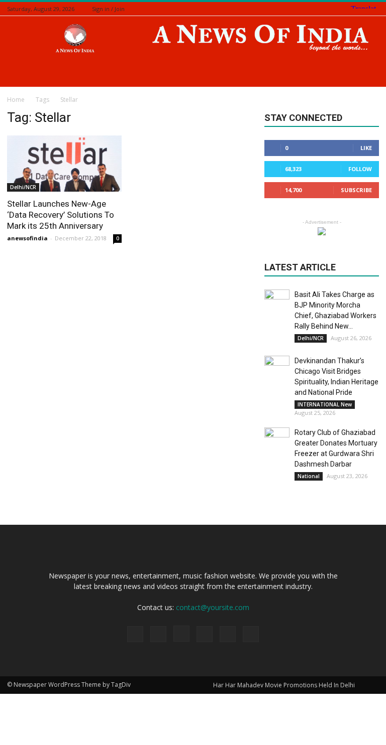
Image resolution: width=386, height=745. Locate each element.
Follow (360, 169)
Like (366, 148)
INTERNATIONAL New (325, 404)
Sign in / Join (108, 9)
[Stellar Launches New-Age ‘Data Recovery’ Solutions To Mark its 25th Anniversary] (64, 163)
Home (16, 99)
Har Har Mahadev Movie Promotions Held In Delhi (284, 685)
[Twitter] (348, 9)
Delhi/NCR (23, 187)
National (309, 476)
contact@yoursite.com (212, 607)
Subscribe (356, 190)
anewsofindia (27, 238)
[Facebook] (323, 9)
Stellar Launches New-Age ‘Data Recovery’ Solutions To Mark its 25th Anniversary (60, 215)
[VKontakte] (373, 9)
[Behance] (310, 9)
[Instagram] (335, 9)
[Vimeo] (360, 9)
